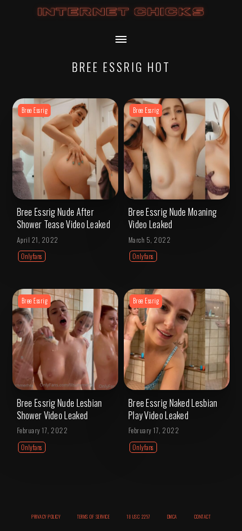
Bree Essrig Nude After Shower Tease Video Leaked (64, 218)
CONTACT (202, 516)
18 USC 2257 (138, 516)
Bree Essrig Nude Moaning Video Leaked (172, 218)
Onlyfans (31, 256)
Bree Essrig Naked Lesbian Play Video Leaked (173, 409)
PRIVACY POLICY (46, 516)
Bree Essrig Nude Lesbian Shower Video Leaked (59, 409)
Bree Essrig (34, 110)
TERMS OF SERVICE (93, 516)
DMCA (172, 516)
